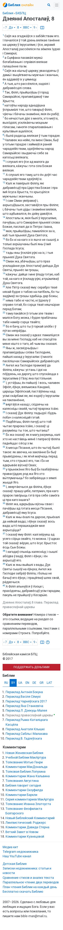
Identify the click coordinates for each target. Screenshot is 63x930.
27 (4, 382)
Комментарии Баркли (21, 795)
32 (4, 446)
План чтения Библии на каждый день (30, 887)
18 (4, 260)
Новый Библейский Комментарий (30, 818)
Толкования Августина (22, 781)
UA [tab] (20, 682)
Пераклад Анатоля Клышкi (25, 729)
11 (4, 173)
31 (4, 434)
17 (4, 251)
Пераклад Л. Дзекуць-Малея (26, 710)
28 (4, 403)
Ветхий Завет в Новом (21, 832)
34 (4, 486)
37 (4, 533)
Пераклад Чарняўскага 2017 (26, 701)
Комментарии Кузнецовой (24, 836)
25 (4, 347)
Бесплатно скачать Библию (23, 891)
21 (4, 299)
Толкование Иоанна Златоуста (28, 804)
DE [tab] (34, 682)
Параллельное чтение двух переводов (31, 882)
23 (4, 325)
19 (4, 273)
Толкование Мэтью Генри (24, 762)
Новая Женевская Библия (24, 753)
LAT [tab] (49, 682)
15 (4, 230)
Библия (8, 13)
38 (4, 550)
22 (4, 312)
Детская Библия (15, 864)
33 (4, 468)
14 (4, 217)
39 (4, 564)
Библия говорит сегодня (23, 785)
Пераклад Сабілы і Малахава (26, 734)
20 (4, 286)
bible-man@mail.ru (34, 916)
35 (4, 503)
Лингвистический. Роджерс (25, 822)
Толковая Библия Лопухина (25, 771)
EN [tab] (27, 682)
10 (4, 160)
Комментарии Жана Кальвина (27, 776)
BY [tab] (13, 682)
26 (4, 364)
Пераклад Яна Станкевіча (24, 706)
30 (4, 421)
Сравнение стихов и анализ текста (28, 877)
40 (4, 585)
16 (4, 238)
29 (4, 412)
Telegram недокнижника (20, 851)
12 (4, 182)
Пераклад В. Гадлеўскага (23, 738)
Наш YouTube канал (17, 856)
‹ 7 (5, 27)
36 (4, 516)
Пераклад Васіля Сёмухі (23, 696)
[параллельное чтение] (42, 27)
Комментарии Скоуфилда (24, 790)
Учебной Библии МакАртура (25, 757)
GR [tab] (41, 682)
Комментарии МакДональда (26, 767)
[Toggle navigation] (56, 5)
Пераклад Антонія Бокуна (24, 692)
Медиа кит (10, 847)
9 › (35, 27)
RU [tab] (6, 682)
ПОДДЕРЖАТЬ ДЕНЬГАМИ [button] (31, 667)
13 (4, 200)
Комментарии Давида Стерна (27, 827)
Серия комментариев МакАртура (29, 799)
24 (4, 334)
